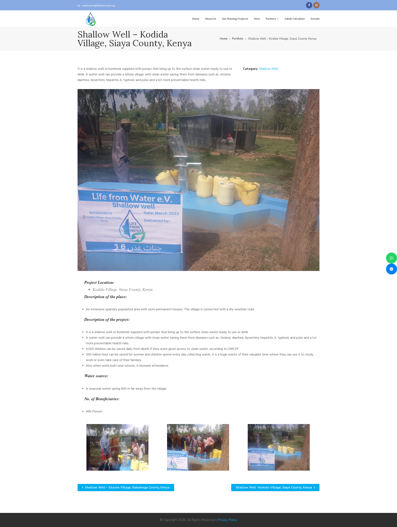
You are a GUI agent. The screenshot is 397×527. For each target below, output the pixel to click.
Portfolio (237, 39)
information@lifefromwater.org (98, 5)
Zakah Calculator (295, 19)
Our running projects (235, 19)
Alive (257, 19)
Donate (315, 19)
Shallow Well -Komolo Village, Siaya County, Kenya (274, 487)
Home (195, 19)
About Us (210, 19)
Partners (271, 19)
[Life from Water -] (90, 18)
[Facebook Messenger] (391, 269)
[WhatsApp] (391, 258)
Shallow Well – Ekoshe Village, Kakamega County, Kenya (127, 487)
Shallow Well (268, 69)
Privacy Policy (227, 520)
